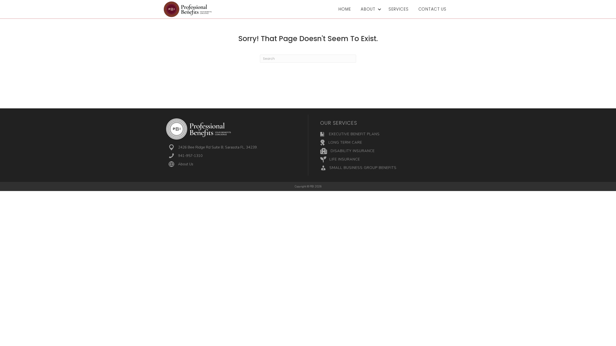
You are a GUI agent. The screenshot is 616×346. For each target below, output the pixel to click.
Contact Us (432, 9)
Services (399, 9)
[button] (379, 9)
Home (344, 9)
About (368, 9)
